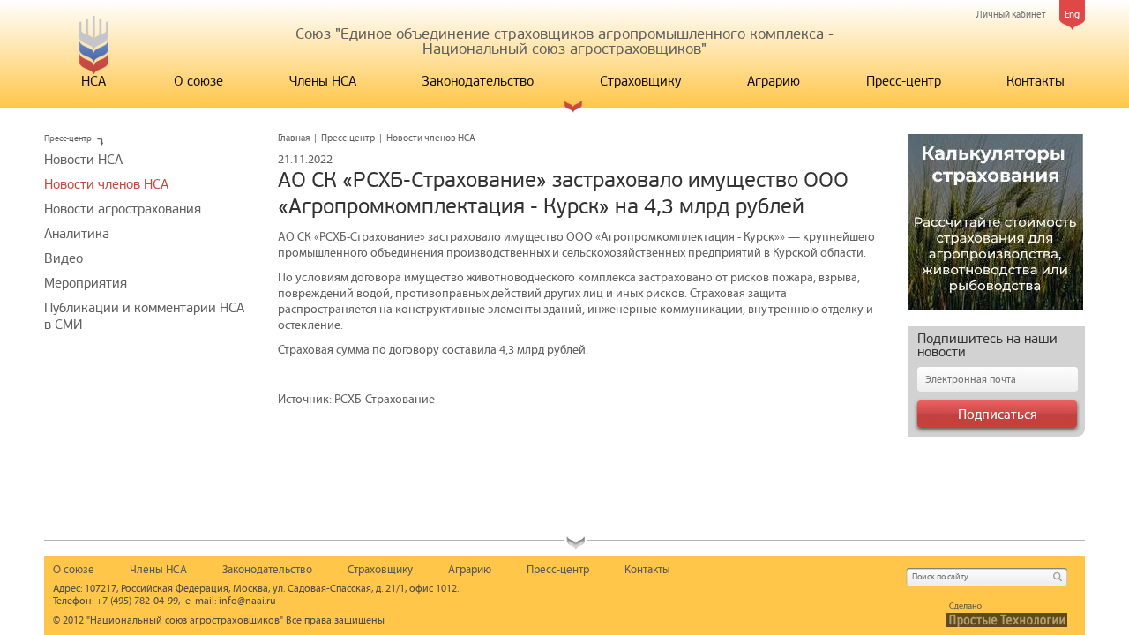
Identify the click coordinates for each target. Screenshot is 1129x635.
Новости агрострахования (122, 209)
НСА (93, 81)
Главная (294, 138)
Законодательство (478, 81)
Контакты (1035, 81)
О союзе (198, 81)
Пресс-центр (903, 81)
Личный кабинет (1011, 14)
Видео (63, 258)
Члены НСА (322, 81)
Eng (1072, 14)
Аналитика (76, 234)
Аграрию (773, 81)
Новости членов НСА (106, 184)
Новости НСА (83, 160)
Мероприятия (85, 283)
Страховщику (640, 81)
